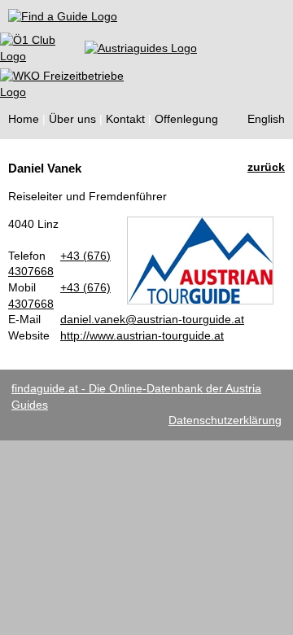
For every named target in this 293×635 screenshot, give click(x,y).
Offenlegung (186, 118)
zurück (266, 166)
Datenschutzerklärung (225, 420)
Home (23, 118)
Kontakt (125, 118)
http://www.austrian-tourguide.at (142, 335)
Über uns (72, 118)
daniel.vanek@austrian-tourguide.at (152, 319)
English (266, 118)
